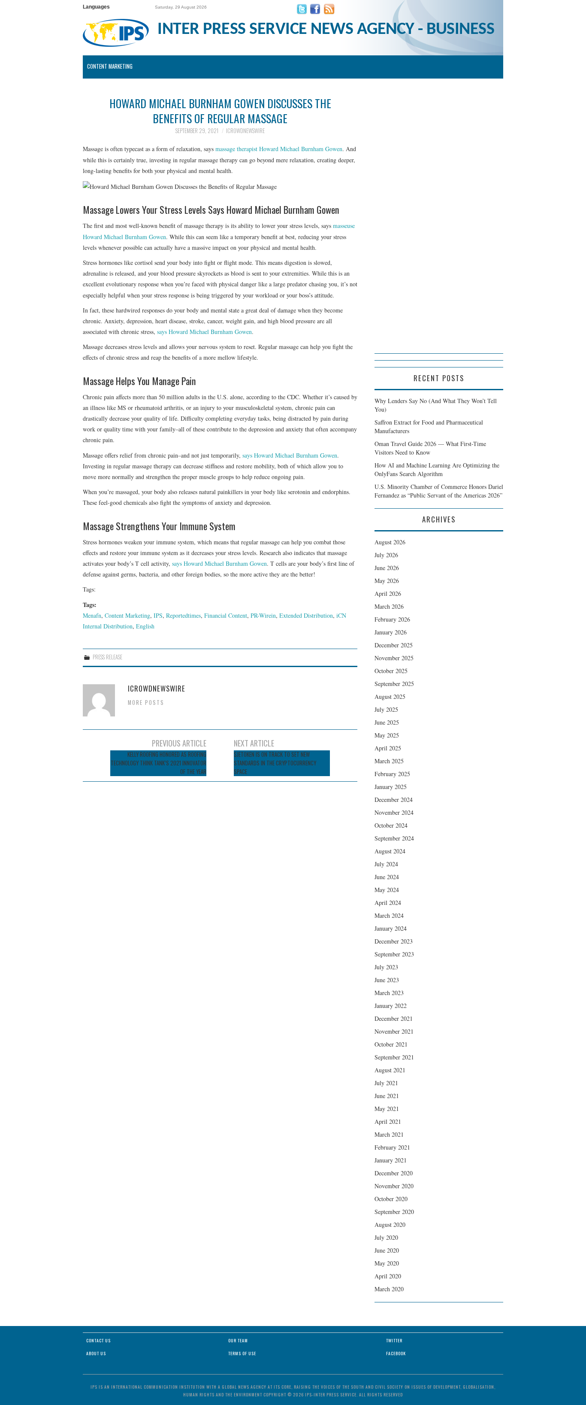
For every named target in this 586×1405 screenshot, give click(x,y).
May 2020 (387, 1263)
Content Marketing (110, 66)
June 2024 (387, 877)
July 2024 (386, 864)
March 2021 (389, 1134)
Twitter (394, 1340)
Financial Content (225, 615)
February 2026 (392, 619)
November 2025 (394, 658)
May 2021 (387, 1109)
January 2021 (391, 1160)
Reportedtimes (183, 615)
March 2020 (389, 1289)
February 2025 (392, 774)
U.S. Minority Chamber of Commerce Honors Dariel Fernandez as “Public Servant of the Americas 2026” (439, 490)
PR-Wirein (263, 615)
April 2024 (388, 902)
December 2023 (394, 941)
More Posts (146, 702)
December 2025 (394, 645)
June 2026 (387, 568)
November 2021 (394, 1031)
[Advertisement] (439, 224)
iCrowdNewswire (245, 131)
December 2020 (394, 1173)
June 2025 (387, 722)
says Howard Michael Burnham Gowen (204, 332)
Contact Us (98, 1340)
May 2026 (387, 581)
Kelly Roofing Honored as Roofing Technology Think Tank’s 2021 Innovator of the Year (158, 763)
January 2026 (391, 632)
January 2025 (391, 787)
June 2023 (387, 980)
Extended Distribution (306, 615)
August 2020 (390, 1224)
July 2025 (386, 709)
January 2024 (391, 928)
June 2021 (387, 1096)
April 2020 (388, 1276)
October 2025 (391, 671)
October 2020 (391, 1199)
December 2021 (394, 1018)
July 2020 (386, 1237)
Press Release (107, 657)
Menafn (92, 615)
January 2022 (391, 1005)
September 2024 (394, 838)
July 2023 (386, 967)
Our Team (238, 1340)
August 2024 (390, 851)
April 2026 (388, 593)
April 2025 (388, 748)
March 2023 (389, 993)
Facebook (396, 1353)
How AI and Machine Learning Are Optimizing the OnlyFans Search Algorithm (437, 469)
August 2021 (390, 1070)
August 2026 (390, 542)
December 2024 (394, 799)
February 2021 (392, 1147)
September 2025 (394, 684)
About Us (96, 1353)
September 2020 (394, 1212)
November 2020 (394, 1186)
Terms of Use (242, 1353)
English (145, 626)
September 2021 (394, 1057)
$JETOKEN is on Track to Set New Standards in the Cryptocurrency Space (275, 763)
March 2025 (389, 761)
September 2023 (394, 954)
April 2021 (388, 1121)
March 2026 (389, 606)
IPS (158, 615)
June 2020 (387, 1250)
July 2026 (386, 555)
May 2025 (387, 735)
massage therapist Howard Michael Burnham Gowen (278, 149)
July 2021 (386, 1083)
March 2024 (389, 915)
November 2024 (394, 812)
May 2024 (387, 890)
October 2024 (391, 825)
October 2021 (391, 1044)
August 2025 (390, 696)
